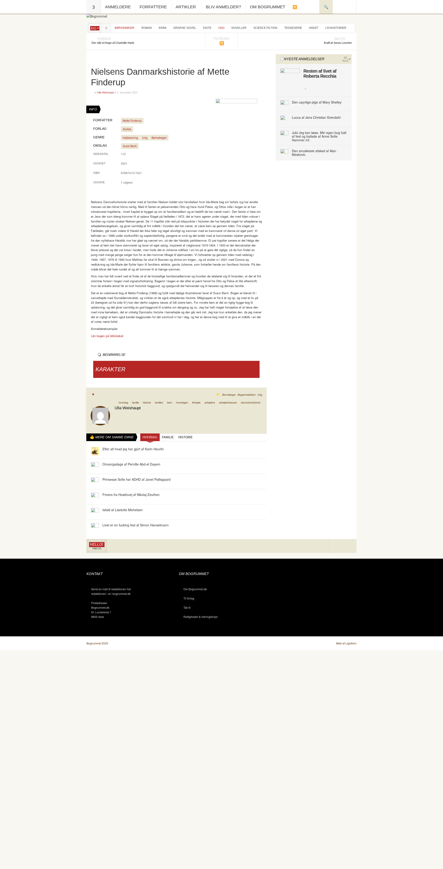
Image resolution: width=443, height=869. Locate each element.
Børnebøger (125, 28)
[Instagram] (335, 546)
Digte (207, 28)
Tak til (187, 607)
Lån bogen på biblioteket (107, 336)
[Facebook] (342, 546)
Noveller (238, 28)
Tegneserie (293, 28)
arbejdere (209, 402)
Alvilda (127, 129)
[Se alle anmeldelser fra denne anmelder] (100, 415)
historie (147, 402)
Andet (313, 28)
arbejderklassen (228, 402)
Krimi (162, 28)
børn (169, 402)
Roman (146, 28)
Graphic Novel (184, 28)
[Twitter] (349, 546)
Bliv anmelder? (223, 7)
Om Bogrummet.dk (195, 589)
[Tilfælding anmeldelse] (295, 7)
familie (135, 402)
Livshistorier (335, 28)
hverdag (123, 402)
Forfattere (153, 7)
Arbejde (196, 402)
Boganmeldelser (247, 394)
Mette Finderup (132, 120)
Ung (221, 28)
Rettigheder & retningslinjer (200, 617)
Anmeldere (118, 7)
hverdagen (182, 402)
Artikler (186, 7)
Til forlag (188, 598)
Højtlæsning (130, 137)
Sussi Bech (130, 146)
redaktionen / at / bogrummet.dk (111, 594)
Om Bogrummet (267, 7)
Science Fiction (265, 28)
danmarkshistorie (250, 402)
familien (159, 402)
